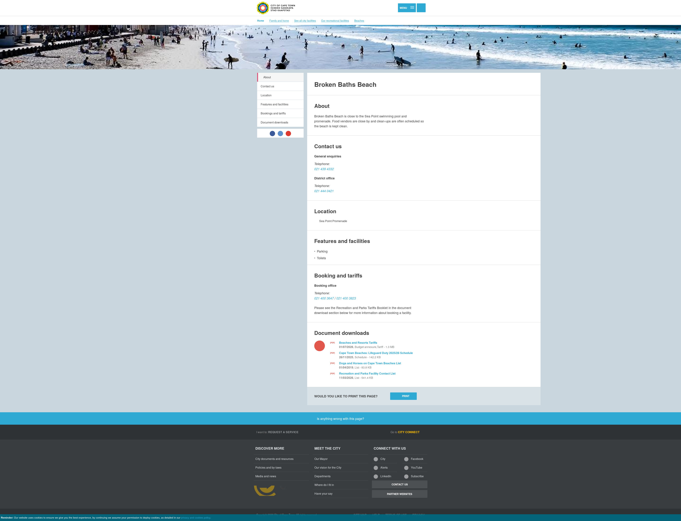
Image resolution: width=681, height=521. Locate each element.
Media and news (265, 476)
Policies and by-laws (268, 467)
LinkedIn (385, 476)
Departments (322, 476)
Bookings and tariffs (273, 113)
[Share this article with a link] (288, 133)
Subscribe (417, 476)
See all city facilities (305, 20)
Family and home (279, 20)
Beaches (359, 20)
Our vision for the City (327, 467)
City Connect (409, 432)
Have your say (323, 493)
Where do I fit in (324, 485)
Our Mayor (321, 459)
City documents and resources (274, 459)
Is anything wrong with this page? (340, 418)
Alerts (384, 467)
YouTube (416, 467)
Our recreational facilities (335, 20)
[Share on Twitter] (280, 133)
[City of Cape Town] (276, 8)
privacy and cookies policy (195, 517)
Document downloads (274, 122)
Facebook (416, 459)
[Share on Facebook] (272, 133)
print (405, 396)
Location (266, 95)
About (267, 77)
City (382, 459)
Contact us (267, 86)
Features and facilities (274, 104)
